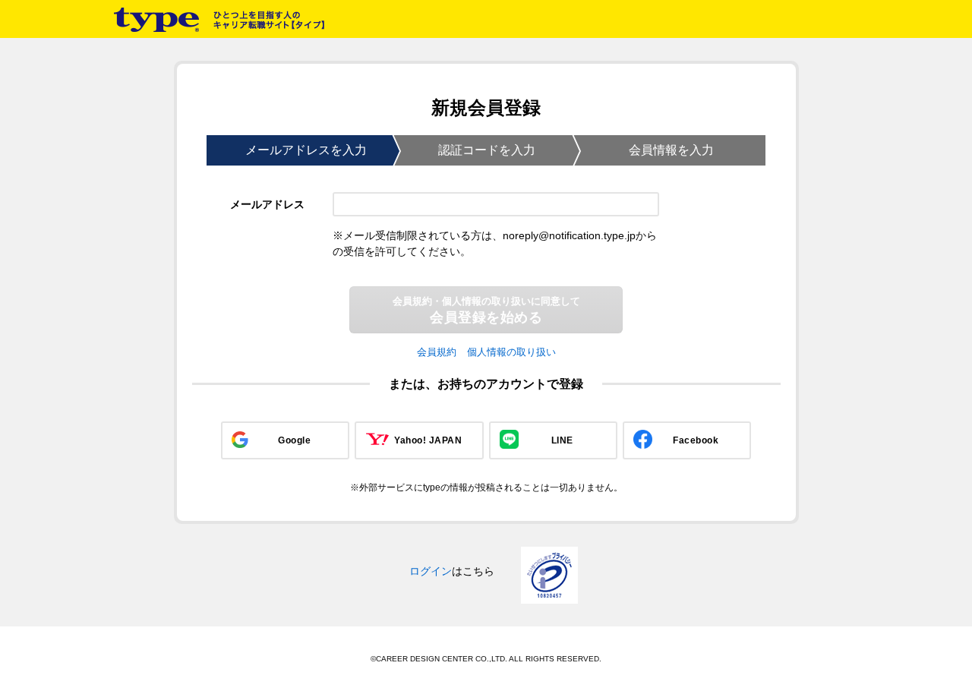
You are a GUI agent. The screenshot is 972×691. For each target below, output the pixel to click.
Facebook (695, 440)
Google (294, 440)
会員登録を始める (486, 310)
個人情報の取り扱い (511, 352)
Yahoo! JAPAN (428, 440)
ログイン (430, 571)
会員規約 (436, 352)
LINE (562, 440)
